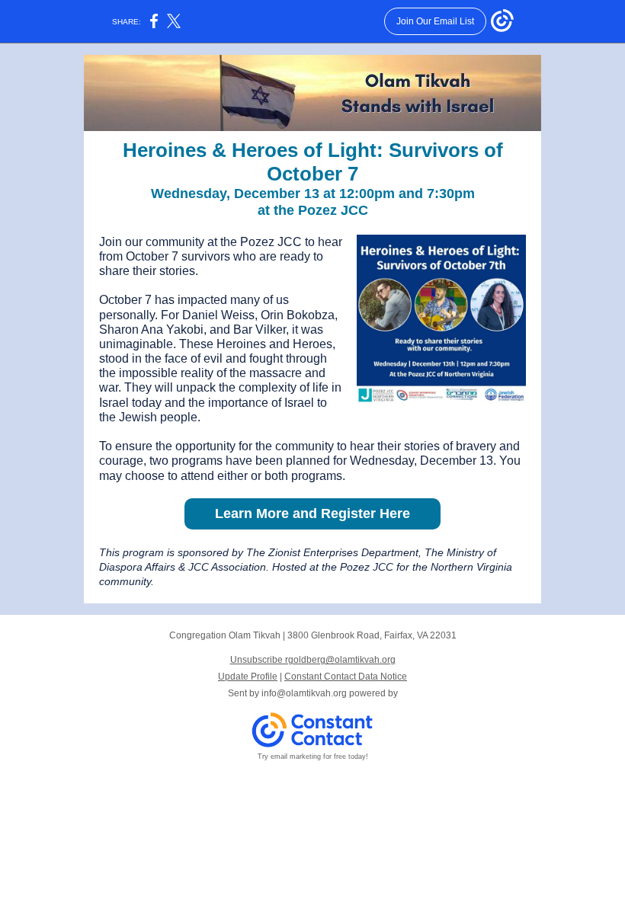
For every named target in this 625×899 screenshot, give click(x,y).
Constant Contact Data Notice (345, 676)
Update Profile (247, 676)
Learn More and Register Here (312, 513)
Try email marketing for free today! (313, 756)
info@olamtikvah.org (304, 693)
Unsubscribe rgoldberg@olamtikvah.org (313, 659)
